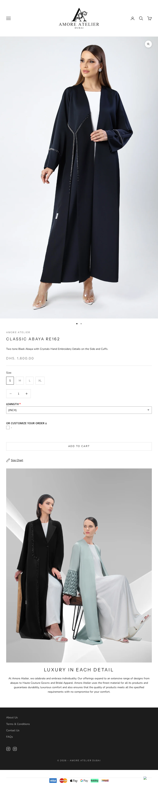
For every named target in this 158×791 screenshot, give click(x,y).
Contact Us (12, 730)
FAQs (9, 737)
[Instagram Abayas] (8, 749)
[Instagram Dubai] (15, 749)
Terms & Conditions (18, 724)
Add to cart (79, 446)
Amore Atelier (18, 332)
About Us (12, 717)
